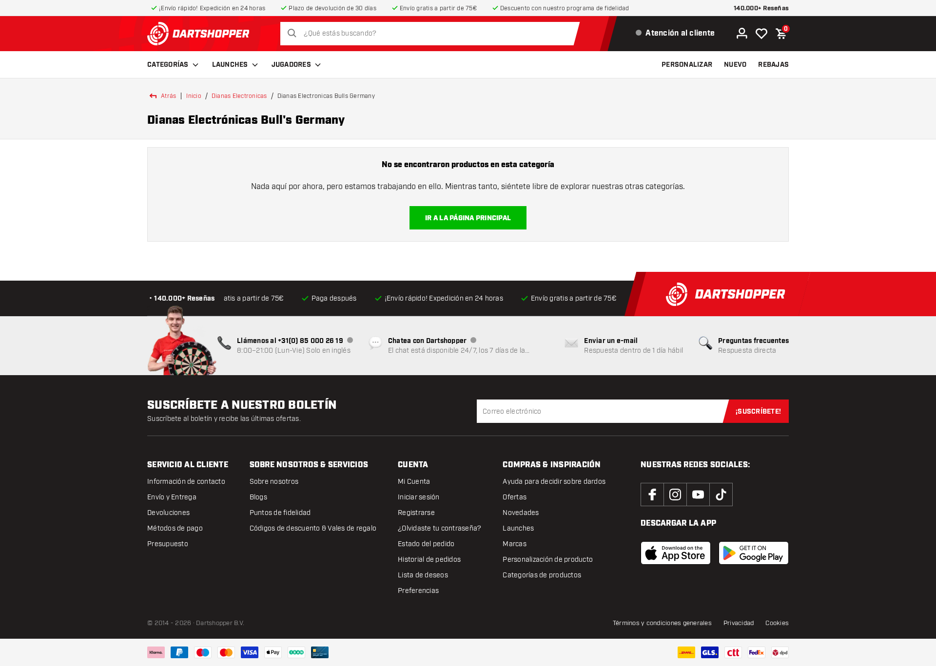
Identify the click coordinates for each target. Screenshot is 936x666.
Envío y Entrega (171, 497)
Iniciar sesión (419, 497)
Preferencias (418, 591)
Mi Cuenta (414, 481)
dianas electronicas (239, 96)
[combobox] (432, 33)
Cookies (777, 623)
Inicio (193, 96)
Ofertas (514, 497)
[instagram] (675, 494)
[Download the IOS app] (676, 553)
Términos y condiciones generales (662, 623)
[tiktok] (721, 494)
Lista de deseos (423, 575)
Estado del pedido (426, 544)
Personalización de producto (548, 559)
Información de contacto (186, 481)
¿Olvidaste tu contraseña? (439, 528)
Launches (230, 64)
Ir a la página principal (468, 218)
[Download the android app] (754, 553)
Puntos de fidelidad (280, 513)
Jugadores (291, 64)
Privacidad (738, 623)
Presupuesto (167, 544)
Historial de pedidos (429, 559)
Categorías (168, 64)
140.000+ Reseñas (761, 8)
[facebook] (652, 494)
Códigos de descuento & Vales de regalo (313, 528)
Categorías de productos (542, 575)
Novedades (521, 513)
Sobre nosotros (274, 481)
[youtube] (698, 494)
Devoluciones (168, 513)
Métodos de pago (175, 528)
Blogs (258, 497)
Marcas (514, 544)
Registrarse (416, 513)
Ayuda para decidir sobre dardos (554, 481)
